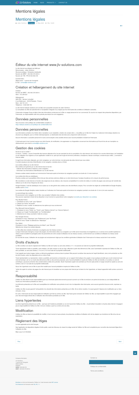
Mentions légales (30, 19)
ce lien (26, 187)
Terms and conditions (96, 371)
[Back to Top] (135, 353)
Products (51, 2)
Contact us (63, 2)
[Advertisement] (69, 44)
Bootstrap (18, 382)
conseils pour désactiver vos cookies (85, 197)
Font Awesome (19, 384)
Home (36, 2)
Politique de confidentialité (98, 366)
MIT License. (55, 382)
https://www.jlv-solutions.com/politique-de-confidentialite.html (34, 124)
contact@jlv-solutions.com (28, 82)
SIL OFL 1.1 (37, 384)
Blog (42, 2)
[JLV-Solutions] (23, 2)
